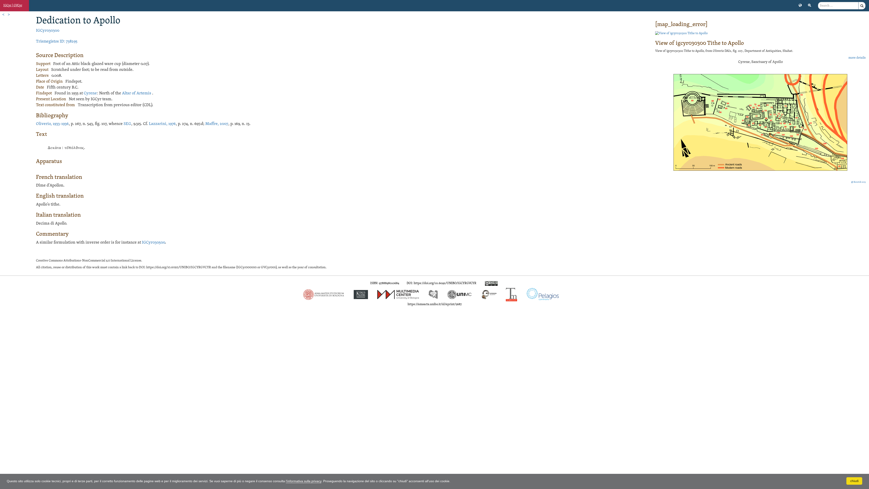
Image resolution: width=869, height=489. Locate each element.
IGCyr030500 (153, 242)
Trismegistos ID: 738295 (56, 41)
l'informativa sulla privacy (303, 481)
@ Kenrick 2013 (858, 182)
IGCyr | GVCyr (12, 5)
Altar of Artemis (136, 93)
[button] (800, 5)
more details (857, 58)
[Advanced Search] (809, 5)
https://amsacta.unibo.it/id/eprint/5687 (435, 304)
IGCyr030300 (47, 30)
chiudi (854, 481)
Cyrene (90, 93)
